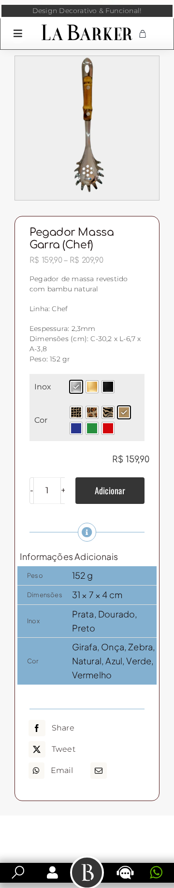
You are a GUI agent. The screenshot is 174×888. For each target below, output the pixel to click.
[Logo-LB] (86, 26)
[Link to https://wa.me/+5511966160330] (156, 872)
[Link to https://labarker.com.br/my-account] (52, 872)
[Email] (98, 770)
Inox (43, 386)
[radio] (76, 387)
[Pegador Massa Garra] (87, 128)
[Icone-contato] (125, 866)
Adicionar (110, 490)
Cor (40, 420)
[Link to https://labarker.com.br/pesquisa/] (18, 872)
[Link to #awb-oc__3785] (18, 33)
